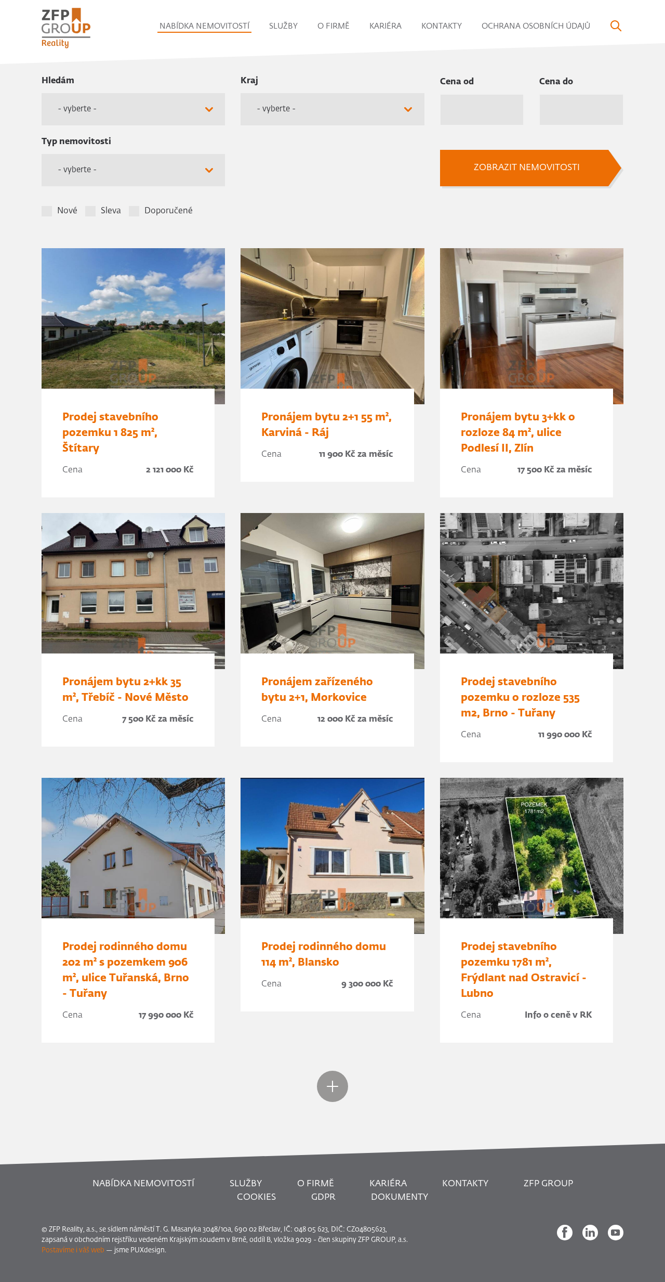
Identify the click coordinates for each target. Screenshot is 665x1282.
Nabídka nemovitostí (204, 26)
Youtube (615, 1232)
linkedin (590, 1232)
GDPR (323, 1197)
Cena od (457, 82)
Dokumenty (399, 1197)
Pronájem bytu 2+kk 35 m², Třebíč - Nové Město (125, 690)
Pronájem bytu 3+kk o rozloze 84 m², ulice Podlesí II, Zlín (518, 433)
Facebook (565, 1232)
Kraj (249, 81)
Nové (67, 211)
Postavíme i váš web (73, 1250)
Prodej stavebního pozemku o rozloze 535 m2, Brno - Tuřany (520, 698)
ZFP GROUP (548, 1184)
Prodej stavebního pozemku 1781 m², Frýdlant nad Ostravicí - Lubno (524, 970)
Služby (283, 26)
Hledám (58, 81)
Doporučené (168, 211)
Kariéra (385, 26)
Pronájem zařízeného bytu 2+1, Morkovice (317, 690)
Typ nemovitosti (76, 142)
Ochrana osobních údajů (536, 26)
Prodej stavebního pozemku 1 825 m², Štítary (110, 433)
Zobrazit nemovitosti (527, 167)
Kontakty (441, 26)
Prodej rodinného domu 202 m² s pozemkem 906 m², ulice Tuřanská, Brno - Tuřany (125, 970)
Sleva (111, 211)
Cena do (556, 82)
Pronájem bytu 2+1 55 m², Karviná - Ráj (326, 425)
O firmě (333, 26)
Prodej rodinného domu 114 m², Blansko (323, 955)
